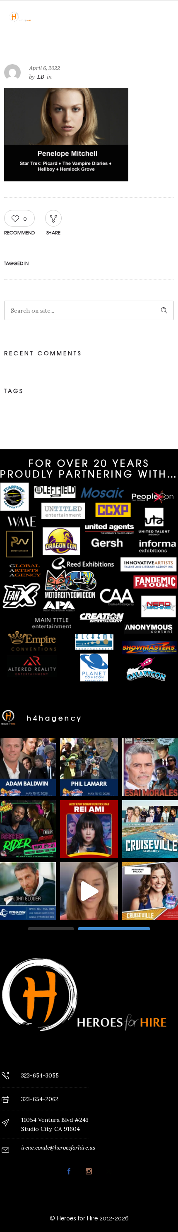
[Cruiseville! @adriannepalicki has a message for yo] (89, 891)
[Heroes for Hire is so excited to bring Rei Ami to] (89, 829)
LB (40, 77)
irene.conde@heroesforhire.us (58, 1148)
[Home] (20, 24)
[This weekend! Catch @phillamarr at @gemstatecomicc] (89, 767)
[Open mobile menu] (161, 18)
